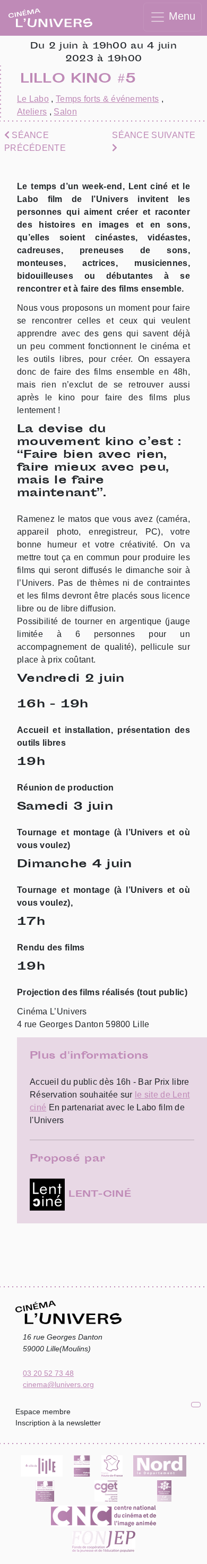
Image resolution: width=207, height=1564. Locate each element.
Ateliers (32, 111)
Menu (180, 16)
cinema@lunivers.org (58, 1384)
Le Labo (33, 98)
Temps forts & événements (107, 98)
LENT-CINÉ (98, 1195)
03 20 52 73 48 (48, 1373)
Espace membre (43, 1411)
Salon (65, 111)
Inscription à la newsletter (58, 1422)
